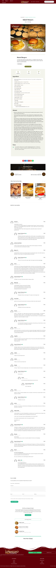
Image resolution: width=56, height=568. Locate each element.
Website (35, 494)
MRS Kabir (16, 282)
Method (29, 73)
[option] (15, 191)
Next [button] (45, 181)
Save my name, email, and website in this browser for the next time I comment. (22, 498)
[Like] (23, 161)
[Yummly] (31, 161)
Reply (44, 221)
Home (3, 0)
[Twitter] (27, 161)
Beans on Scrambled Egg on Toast (40, 198)
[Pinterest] (29, 161)
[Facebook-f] (50, 566)
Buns (41, 260)
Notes (39, 73)
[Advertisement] (28, 10)
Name (11, 494)
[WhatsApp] (33, 161)
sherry (15, 263)
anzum (23, 377)
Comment (12, 485)
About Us (11, 0)
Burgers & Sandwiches (29, 17)
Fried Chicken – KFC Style (16, 197)
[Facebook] (25, 161)
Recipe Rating (12, 483)
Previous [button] (43, 181)
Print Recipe (20, 63)
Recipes (6, 0)
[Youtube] (55, 566)
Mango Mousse (28, 197)
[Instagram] (53, 566)
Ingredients (18, 73)
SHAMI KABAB (30, 146)
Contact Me (4, 2)
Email (23, 494)
